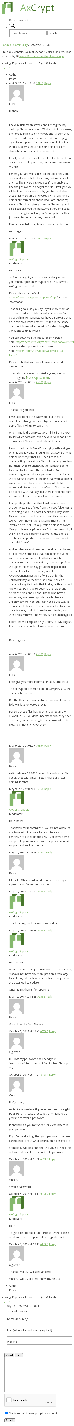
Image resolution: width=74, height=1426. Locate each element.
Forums (6, 45)
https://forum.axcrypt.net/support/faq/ (32, 297)
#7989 (44, 1193)
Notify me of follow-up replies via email (33, 1413)
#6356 (39, 789)
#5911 (39, 238)
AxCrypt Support (19, 259)
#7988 (44, 1159)
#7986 (44, 1031)
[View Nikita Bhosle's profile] (17, 56)
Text (19, 1355)
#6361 (41, 852)
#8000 (44, 1244)
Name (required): (17, 1319)
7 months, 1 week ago (50, 56)
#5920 (39, 382)
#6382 (41, 996)
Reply (47, 83)
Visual (9, 1355)
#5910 (39, 83)
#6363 (41, 891)
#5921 (39, 654)
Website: (12, 1341)
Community (20, 45)
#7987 (44, 1074)
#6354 (39, 745)
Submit (10, 1420)
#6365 (41, 930)
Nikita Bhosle (27, 56)
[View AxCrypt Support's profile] (16, 254)
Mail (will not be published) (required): (30, 1330)
